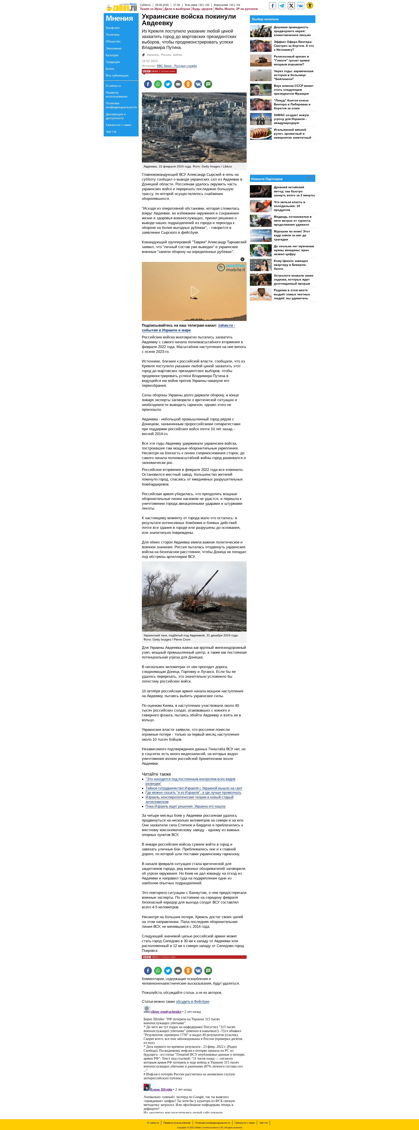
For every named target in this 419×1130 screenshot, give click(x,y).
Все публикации (117, 75)
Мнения (119, 18)
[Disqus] (194, 1058)
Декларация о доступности (116, 116)
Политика (112, 34)
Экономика (114, 48)
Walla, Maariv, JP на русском (236, 8)
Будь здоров (202, 8)
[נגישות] (310, 5)
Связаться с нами (118, 125)
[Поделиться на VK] (198, 84)
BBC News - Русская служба (177, 66)
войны (177, 54)
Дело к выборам (177, 8)
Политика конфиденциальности (121, 105)
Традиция (113, 62)
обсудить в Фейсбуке (193, 1001)
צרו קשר (111, 131)
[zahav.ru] (272, 5)
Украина (152, 54)
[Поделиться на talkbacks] (208, 84)
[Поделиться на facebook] (148, 84)
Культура (112, 55)
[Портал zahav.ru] (300, 5)
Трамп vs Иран (151, 8)
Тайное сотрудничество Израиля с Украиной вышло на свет (194, 788)
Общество (113, 41)
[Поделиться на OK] (188, 84)
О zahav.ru (113, 85)
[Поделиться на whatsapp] (158, 84)
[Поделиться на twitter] (168, 84)
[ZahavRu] (291, 5)
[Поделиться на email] (178, 84)
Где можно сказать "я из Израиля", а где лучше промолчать (193, 792)
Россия (166, 54)
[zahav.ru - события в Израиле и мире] (281, 5)
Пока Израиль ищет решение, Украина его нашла (185, 806)
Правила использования (116, 94)
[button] (242, 259)
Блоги (110, 68)
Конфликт (113, 28)
